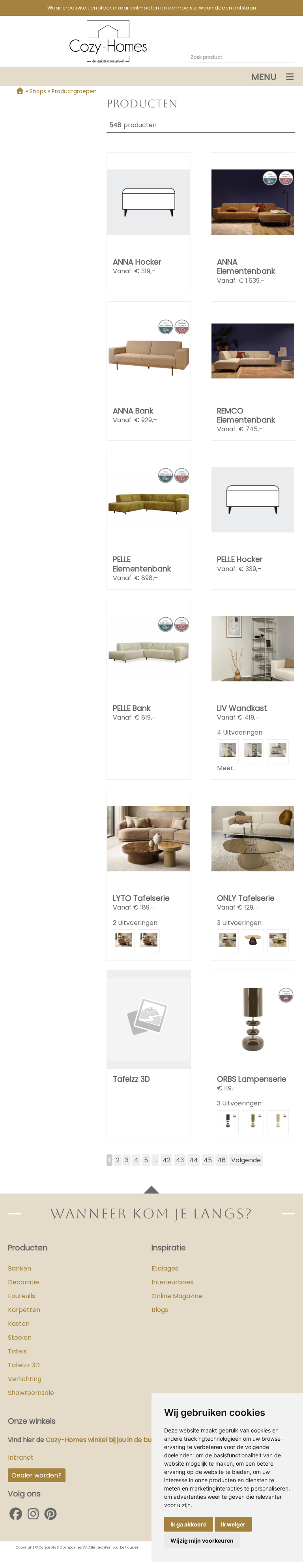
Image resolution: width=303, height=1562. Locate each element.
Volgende (246, 1160)
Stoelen (20, 1337)
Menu (264, 77)
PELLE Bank (131, 708)
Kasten (19, 1323)
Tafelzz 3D (131, 1079)
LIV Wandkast (242, 708)
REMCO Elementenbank (246, 415)
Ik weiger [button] (233, 1524)
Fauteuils (21, 1296)
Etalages (165, 1268)
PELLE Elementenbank (142, 564)
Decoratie (23, 1282)
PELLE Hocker (240, 559)
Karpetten (24, 1309)
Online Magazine (177, 1296)
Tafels (17, 1351)
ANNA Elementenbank (246, 266)
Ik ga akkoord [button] (188, 1524)
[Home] (20, 91)
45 (208, 1160)
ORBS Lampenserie (251, 1079)
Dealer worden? (37, 1475)
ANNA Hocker (137, 262)
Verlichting (24, 1378)
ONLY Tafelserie (246, 898)
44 (193, 1160)
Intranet (21, 1457)
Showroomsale (31, 1392)
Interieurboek (173, 1282)
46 (221, 1160)
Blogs (160, 1309)
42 (166, 1160)
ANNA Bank (133, 411)
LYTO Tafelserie (141, 898)
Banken (19, 1268)
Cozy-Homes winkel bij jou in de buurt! (103, 1439)
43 (180, 1160)
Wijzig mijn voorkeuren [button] (202, 1540)
